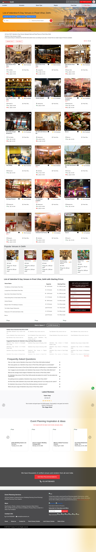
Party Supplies (18, 499)
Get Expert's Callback (80, 310)
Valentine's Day (9, 41)
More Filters (87, 5)
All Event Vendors (9, 497)
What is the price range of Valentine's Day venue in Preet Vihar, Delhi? (25, 386)
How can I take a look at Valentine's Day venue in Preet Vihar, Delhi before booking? (29, 362)
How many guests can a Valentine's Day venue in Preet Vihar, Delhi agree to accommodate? (31, 364)
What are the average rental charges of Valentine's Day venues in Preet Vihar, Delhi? (29, 372)
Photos (14, 506)
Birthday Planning (9, 499)
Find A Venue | (32, 521)
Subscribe (64, 511)
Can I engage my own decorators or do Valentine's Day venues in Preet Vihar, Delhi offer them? (31, 370)
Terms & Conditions (23, 507)
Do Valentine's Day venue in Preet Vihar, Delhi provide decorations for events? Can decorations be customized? (32, 376)
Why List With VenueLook (11, 507)
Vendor (38, 521)
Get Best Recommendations (47, 477)
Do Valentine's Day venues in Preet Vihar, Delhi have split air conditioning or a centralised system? (32, 367)
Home (6, 521)
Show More (86, 355)
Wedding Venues (31, 16)
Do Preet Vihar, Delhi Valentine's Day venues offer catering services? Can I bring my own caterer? (32, 381)
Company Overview (26, 506)
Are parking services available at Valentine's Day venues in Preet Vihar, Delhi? (27, 379)
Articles (18, 506)
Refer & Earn (61, 521)
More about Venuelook (83, 499)
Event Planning (38, 497)
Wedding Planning (29, 497)
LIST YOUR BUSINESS (73, 1)
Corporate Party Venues (9, 16)
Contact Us (39, 507)
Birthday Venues (21, 16)
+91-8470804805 (48, 481)
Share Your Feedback (10, 509)
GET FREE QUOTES (85, 1)
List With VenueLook (53, 325)
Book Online (35, 506)
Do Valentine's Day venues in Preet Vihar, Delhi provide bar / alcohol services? (27, 384)
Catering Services (18, 497)
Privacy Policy (32, 507)
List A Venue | (46, 521)
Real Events (8, 506)
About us (13, 521)
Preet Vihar (18, 41)
